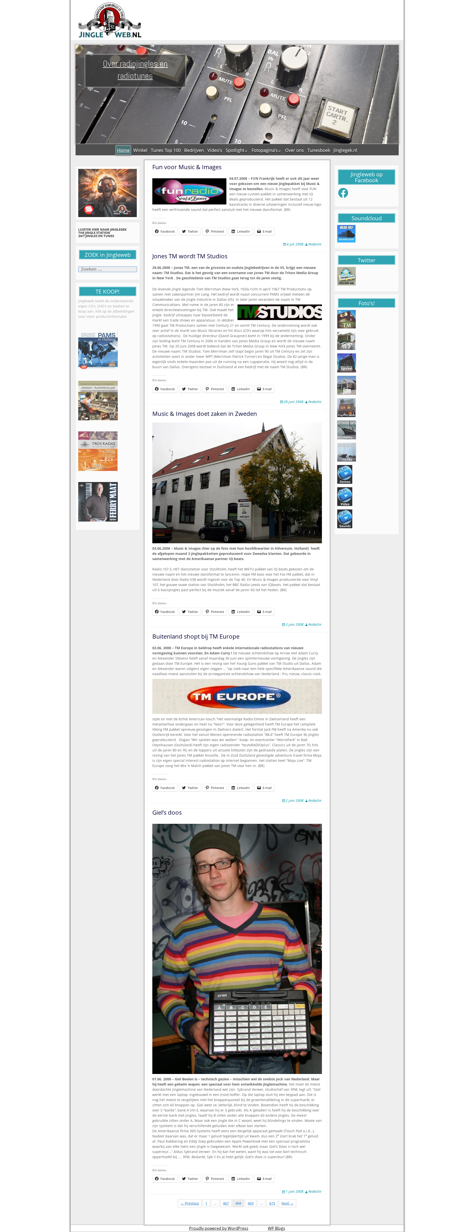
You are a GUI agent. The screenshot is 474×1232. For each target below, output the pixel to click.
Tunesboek (318, 150)
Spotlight (235, 150)
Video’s (214, 150)
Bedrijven (194, 150)
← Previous (189, 1203)
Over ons (294, 150)
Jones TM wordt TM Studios (189, 256)
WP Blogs (276, 1228)
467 (226, 1203)
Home (123, 150)
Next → (287, 1203)
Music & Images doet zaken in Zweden (204, 413)
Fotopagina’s (265, 150)
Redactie (314, 244)
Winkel (140, 150)
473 (272, 1203)
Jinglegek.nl (345, 150)
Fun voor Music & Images (186, 167)
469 (251, 1203)
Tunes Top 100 (166, 150)
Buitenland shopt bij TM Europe (195, 636)
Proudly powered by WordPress (218, 1228)
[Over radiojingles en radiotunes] (110, 20)
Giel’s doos (167, 812)
